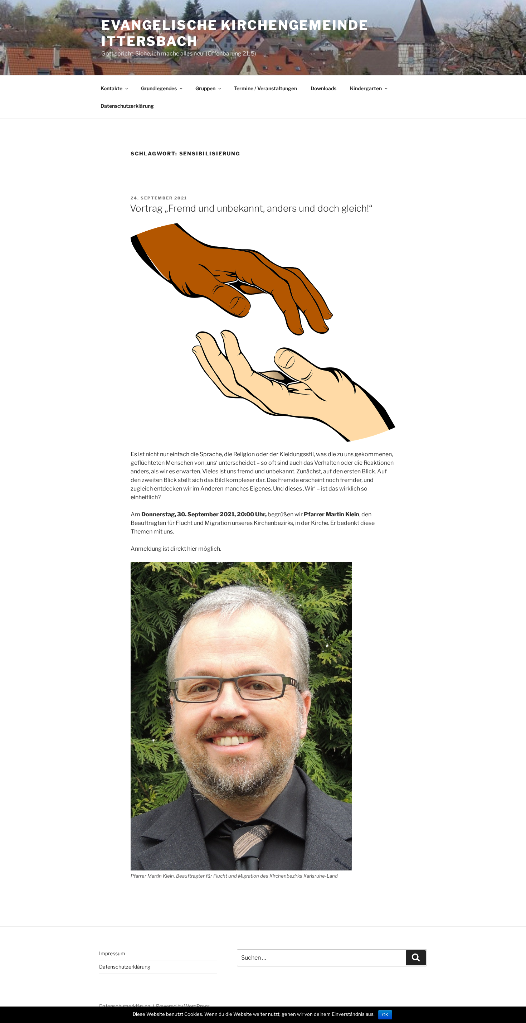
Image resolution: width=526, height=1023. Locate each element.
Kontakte (111, 88)
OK (385, 1014)
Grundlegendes (159, 88)
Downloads (323, 88)
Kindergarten (366, 88)
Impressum (112, 953)
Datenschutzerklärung (127, 106)
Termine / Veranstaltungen (265, 88)
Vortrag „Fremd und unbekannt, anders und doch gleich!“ (251, 208)
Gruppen (205, 88)
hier (192, 548)
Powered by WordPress (183, 1006)
